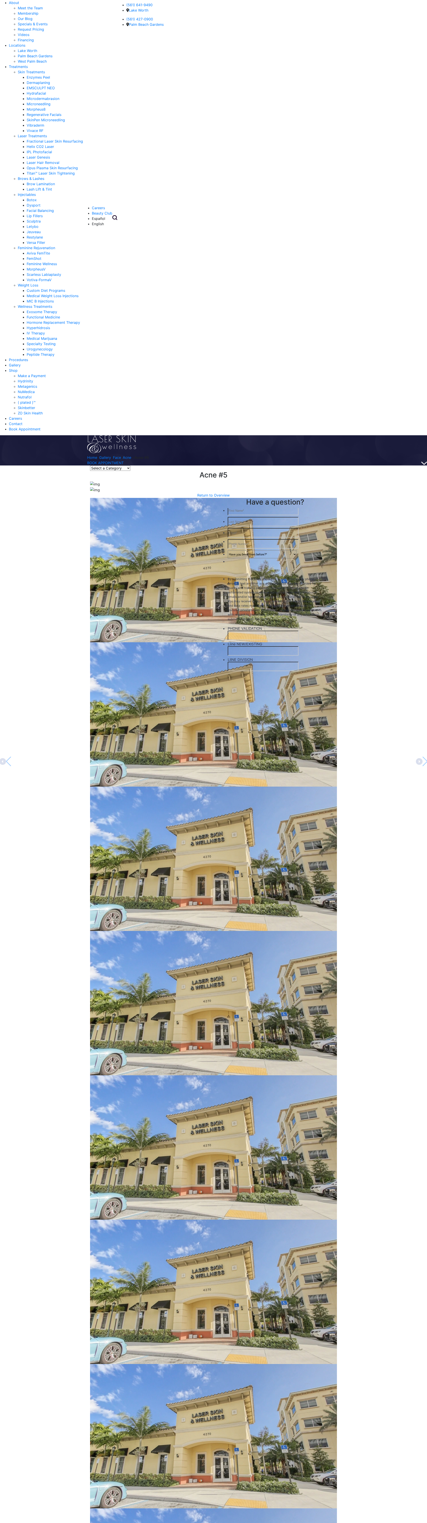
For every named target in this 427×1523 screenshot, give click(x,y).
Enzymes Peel (38, 77)
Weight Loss (28, 285)
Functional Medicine (43, 317)
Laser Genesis (38, 157)
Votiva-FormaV (39, 280)
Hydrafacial (36, 93)
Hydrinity (25, 381)
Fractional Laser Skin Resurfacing (55, 141)
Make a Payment (32, 376)
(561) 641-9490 (139, 5)
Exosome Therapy (42, 312)
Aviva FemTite (38, 253)
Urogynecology (40, 349)
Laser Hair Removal (43, 162)
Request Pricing (31, 29)
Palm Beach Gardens (35, 56)
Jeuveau (34, 232)
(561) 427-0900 (139, 19)
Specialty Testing (41, 344)
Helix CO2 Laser (40, 146)
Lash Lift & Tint (39, 189)
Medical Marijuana (42, 338)
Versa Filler (36, 242)
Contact (15, 424)
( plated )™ (27, 402)
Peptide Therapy (40, 354)
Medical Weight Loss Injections (53, 296)
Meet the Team (30, 8)
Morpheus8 (36, 109)
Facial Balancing (40, 210)
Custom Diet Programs (46, 290)
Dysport (33, 205)
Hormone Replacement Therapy (53, 322)
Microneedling (38, 104)
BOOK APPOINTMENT (105, 463)
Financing (26, 40)
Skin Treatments (31, 72)
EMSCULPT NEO (41, 88)
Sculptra (34, 221)
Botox (32, 200)
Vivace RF (35, 130)
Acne (127, 457)
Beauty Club (102, 213)
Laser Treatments (32, 136)
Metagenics (27, 386)
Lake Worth (27, 50)
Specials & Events (33, 24)
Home (92, 457)
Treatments (18, 66)
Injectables (27, 194)
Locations (17, 45)
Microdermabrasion (43, 98)
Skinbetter (26, 408)
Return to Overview (213, 495)
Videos (23, 34)
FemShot (34, 258)
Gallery (15, 365)
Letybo (32, 226)
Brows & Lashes (31, 178)
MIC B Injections (40, 301)
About (14, 2)
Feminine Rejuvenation (36, 248)
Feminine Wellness (42, 264)
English (98, 224)
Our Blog (25, 18)
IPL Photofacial (39, 152)
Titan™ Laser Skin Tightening (51, 173)
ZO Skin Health (30, 413)
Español (98, 218)
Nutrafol (25, 397)
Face (117, 457)
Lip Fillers (35, 216)
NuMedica (26, 392)
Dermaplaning (38, 82)
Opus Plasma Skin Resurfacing (52, 168)
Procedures (18, 360)
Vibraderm (35, 125)
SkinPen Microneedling (46, 120)
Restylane (35, 237)
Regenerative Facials (44, 114)
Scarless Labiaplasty (44, 274)
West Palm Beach (32, 61)
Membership (28, 13)
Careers (15, 418)
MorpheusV (36, 269)
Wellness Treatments (35, 306)
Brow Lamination (41, 184)
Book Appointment (24, 429)
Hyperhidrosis (38, 328)
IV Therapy (36, 333)
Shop (13, 370)
